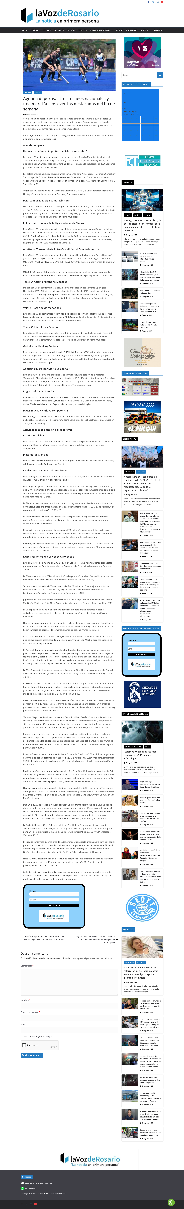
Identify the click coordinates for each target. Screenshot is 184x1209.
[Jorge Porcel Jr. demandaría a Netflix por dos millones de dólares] (130, 786)
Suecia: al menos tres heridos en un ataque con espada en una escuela (150, 1132)
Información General (100, 30)
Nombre (33, 891)
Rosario (158, 30)
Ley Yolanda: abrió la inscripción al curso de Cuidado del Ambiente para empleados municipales (95, 939)
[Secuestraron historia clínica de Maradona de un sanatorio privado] (130, 1081)
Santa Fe (144, 30)
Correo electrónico (30, 1012)
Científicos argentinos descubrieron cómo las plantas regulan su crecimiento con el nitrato (44, 938)
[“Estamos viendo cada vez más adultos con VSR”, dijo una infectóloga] (142, 731)
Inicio (25, 30)
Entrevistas (129, 472)
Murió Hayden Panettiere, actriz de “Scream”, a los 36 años (150, 800)
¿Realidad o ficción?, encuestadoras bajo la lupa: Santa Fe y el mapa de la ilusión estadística (150, 276)
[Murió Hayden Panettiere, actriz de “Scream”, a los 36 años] (130, 802)
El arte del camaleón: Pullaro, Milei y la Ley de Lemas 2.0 (149, 325)
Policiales (59, 30)
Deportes (82, 30)
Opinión (71, 30)
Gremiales (141, 472)
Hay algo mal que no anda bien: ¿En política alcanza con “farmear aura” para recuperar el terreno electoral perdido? (142, 225)
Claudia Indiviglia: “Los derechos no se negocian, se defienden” (150, 566)
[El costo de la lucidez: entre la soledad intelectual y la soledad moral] (130, 259)
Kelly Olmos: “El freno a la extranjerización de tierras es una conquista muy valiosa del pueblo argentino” (150, 547)
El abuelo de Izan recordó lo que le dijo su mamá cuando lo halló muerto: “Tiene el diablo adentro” (150, 1115)
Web (23, 1024)
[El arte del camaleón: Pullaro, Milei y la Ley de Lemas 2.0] (130, 326)
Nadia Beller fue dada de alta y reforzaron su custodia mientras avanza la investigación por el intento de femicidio (141, 972)
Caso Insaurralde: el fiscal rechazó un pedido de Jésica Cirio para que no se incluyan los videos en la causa (150, 876)
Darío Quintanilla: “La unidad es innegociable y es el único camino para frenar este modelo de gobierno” (150, 584)
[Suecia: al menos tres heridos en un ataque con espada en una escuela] (130, 1134)
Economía (46, 30)
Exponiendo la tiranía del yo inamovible (150, 291)
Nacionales (131, 30)
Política (34, 30)
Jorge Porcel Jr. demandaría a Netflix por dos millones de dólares (150, 784)
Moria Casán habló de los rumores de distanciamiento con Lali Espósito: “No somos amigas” (150, 855)
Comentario (27, 965)
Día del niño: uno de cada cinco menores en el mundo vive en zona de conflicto (150, 817)
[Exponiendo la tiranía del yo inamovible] (130, 293)
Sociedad (141, 962)
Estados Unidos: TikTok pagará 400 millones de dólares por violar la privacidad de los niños (149, 1041)
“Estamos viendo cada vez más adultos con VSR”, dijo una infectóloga (140, 755)
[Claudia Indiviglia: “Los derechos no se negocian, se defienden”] (130, 568)
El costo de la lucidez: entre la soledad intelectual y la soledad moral (149, 257)
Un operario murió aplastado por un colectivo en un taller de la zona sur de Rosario (150, 1097)
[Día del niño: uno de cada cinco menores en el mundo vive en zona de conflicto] (130, 818)
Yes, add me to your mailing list (38, 1036)
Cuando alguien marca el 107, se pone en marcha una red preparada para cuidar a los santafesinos (150, 1023)
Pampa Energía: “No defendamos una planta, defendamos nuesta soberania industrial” (150, 307)
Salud (147, 747)
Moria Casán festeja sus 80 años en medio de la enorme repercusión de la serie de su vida (150, 835)
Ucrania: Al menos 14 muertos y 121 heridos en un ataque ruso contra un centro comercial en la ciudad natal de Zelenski (150, 1061)
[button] (111, 30)
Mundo (119, 30)
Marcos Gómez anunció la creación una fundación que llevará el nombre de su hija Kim (150, 1005)
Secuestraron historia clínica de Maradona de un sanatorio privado (150, 1080)
